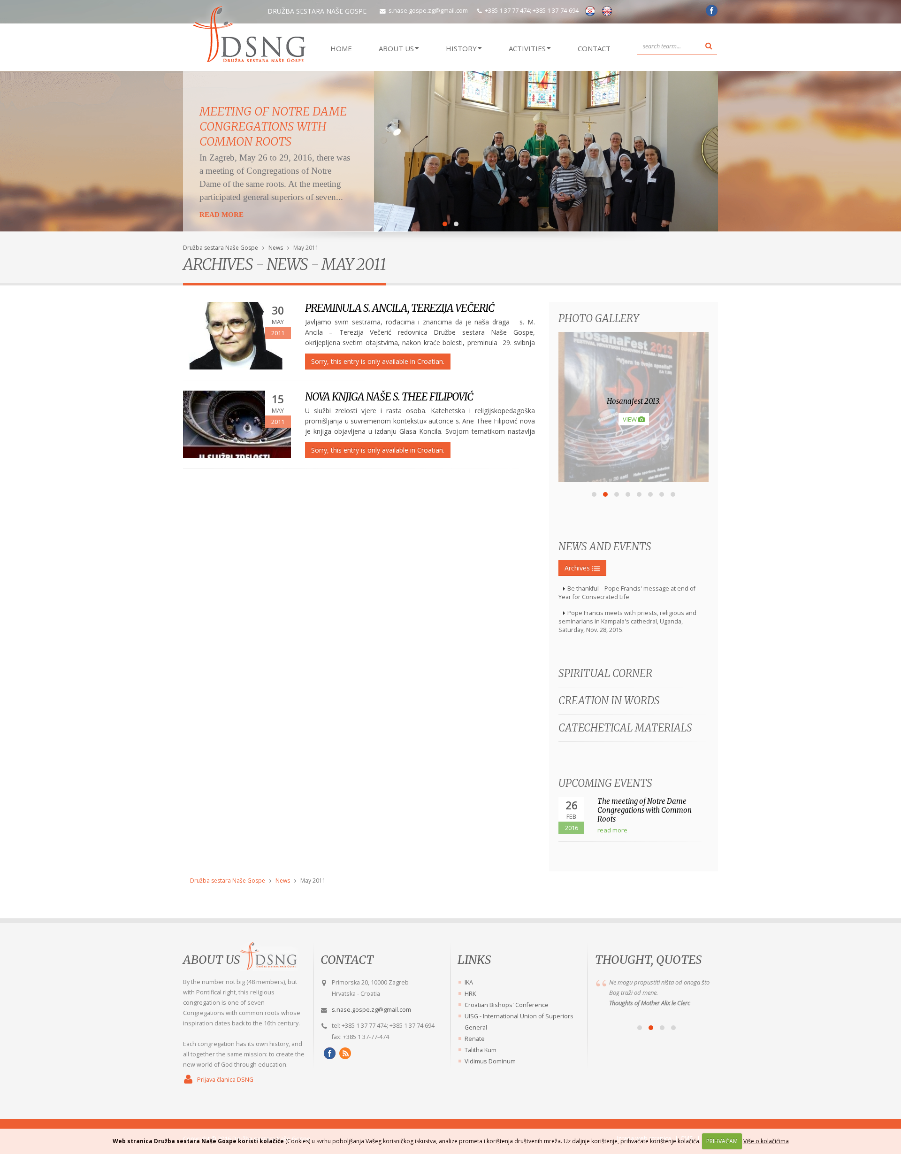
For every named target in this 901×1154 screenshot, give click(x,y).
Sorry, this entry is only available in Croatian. (377, 361)
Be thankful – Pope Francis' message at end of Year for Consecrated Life (626, 593)
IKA (469, 982)
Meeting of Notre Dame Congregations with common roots (273, 126)
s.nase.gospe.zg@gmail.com (428, 11)
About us (211, 959)
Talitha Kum (480, 1050)
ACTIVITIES (527, 48)
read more (612, 830)
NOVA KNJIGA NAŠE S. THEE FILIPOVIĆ (389, 396)
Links (474, 959)
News (275, 248)
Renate (475, 1039)
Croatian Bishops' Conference (507, 1005)
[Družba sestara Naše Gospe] (710, 13)
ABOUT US (396, 48)
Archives (578, 567)
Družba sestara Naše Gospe (220, 248)
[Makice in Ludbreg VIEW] (633, 479)
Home (341, 48)
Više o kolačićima (766, 1141)
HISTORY (461, 48)
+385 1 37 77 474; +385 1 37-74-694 (532, 11)
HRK (470, 994)
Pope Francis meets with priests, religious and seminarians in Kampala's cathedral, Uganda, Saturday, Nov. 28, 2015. (627, 621)
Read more (221, 214)
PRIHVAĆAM (722, 1141)
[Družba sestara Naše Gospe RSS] (343, 1053)
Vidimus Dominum (490, 1061)
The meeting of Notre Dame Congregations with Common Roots (644, 810)
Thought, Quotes (648, 959)
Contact (594, 48)
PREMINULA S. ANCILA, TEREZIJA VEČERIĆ (399, 308)
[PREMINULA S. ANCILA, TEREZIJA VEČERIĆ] (237, 335)
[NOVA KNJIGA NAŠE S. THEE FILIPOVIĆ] (237, 424)
